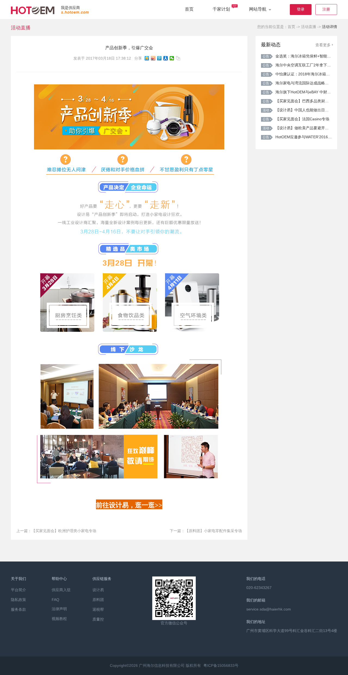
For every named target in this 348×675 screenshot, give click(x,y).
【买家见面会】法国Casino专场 (296, 119)
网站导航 (258, 9)
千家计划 (221, 9)
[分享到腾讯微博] (159, 58)
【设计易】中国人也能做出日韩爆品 (297, 110)
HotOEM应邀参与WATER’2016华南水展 (297, 137)
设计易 (98, 590)
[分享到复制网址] (178, 58)
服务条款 (18, 609)
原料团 (98, 599)
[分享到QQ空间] (147, 58)
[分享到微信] (172, 58)
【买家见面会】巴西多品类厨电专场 (297, 101)
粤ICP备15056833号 (220, 665)
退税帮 (98, 609)
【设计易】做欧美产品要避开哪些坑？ (297, 128)
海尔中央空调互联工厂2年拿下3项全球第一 (297, 65)
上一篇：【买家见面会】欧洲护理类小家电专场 (56, 531)
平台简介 (18, 590)
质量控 (98, 619)
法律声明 (59, 609)
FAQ (55, 599)
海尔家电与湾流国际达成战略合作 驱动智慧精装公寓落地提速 (297, 83)
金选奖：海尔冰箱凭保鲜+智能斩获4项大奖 (297, 56)
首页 (189, 9)
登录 (300, 9)
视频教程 (59, 618)
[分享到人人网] (165, 58)
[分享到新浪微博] (153, 58)
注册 (326, 9)
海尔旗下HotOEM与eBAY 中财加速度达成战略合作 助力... (297, 92)
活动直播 (308, 26)
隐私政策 (18, 599)
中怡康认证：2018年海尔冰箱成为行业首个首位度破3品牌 (297, 74)
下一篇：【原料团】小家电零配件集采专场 (206, 531)
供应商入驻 (61, 590)
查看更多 (323, 45)
